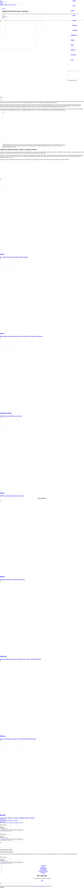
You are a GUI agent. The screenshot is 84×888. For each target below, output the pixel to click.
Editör (3, 17)
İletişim (43, 866)
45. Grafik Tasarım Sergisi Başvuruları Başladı (14, 257)
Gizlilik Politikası (43, 868)
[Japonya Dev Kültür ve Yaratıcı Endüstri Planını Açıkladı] (9, 750)
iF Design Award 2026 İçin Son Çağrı (11, 416)
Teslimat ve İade (43, 872)
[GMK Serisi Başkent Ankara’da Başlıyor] (9, 428)
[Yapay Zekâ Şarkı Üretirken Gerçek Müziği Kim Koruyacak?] (9, 671)
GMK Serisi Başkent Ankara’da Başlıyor (12, 495)
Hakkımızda (43, 865)
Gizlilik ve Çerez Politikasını (39, 886)
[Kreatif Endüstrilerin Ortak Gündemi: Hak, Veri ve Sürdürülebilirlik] (9, 592)
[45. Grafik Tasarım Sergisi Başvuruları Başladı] (9, 190)
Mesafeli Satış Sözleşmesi (43, 870)
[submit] (0, 833)
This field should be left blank (6, 830)
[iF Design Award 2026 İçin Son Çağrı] (9, 349)
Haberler (2, 576)
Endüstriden (3, 413)
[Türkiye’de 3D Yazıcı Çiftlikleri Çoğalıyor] (9, 512)
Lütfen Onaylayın (3, 828)
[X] (5, 2)
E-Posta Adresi (3, 824)
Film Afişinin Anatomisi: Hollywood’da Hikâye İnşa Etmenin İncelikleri (21, 336)
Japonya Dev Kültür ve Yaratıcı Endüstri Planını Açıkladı (17, 818)
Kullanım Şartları (43, 867)
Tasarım (2, 254)
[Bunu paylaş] (0, 99)
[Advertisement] (42, 169)
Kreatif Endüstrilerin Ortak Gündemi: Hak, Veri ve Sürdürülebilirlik (20, 659)
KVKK (2, 829)
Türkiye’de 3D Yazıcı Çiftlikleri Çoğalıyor (12, 579)
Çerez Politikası (43, 869)
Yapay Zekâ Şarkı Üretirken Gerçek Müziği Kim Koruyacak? (18, 739)
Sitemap (43, 873)
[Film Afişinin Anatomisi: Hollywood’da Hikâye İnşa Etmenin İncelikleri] (9, 269)
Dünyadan (2, 736)
